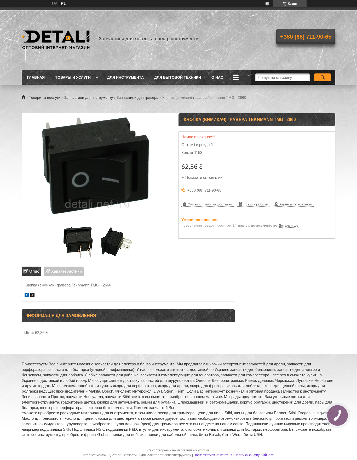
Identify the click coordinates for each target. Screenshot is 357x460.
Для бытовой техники (177, 77)
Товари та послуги (44, 97)
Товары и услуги (73, 77)
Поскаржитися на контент (213, 455)
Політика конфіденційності (254, 455)
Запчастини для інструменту (88, 97)
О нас (217, 77)
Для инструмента (125, 77)
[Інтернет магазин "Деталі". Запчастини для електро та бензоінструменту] (56, 38)
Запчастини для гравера (137, 97)
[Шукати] (322, 77)
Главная (36, 77)
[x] (32, 295)
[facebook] (27, 295)
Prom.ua (204, 450)
